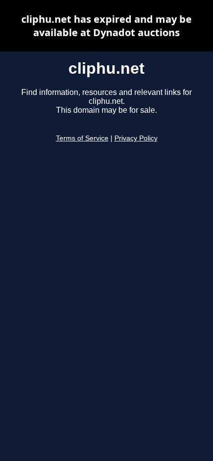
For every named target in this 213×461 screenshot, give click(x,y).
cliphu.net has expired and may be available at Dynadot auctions (106, 25)
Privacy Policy (136, 138)
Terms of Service (82, 138)
